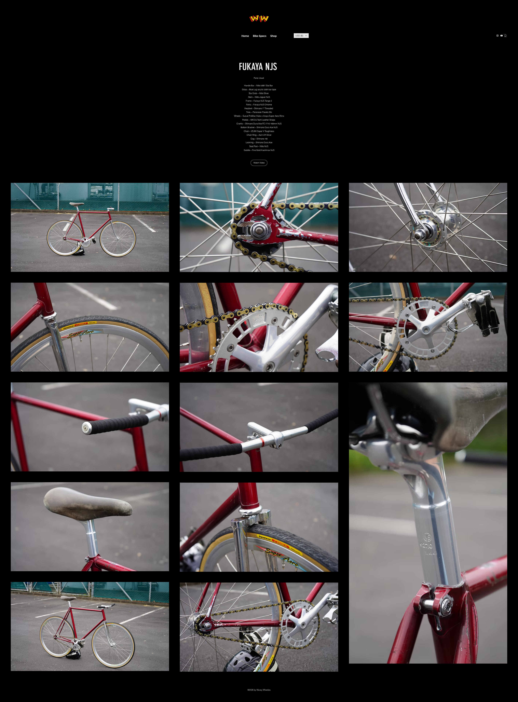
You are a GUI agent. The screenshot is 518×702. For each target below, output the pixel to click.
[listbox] (301, 35)
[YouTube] (501, 35)
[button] (301, 35)
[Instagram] (497, 35)
